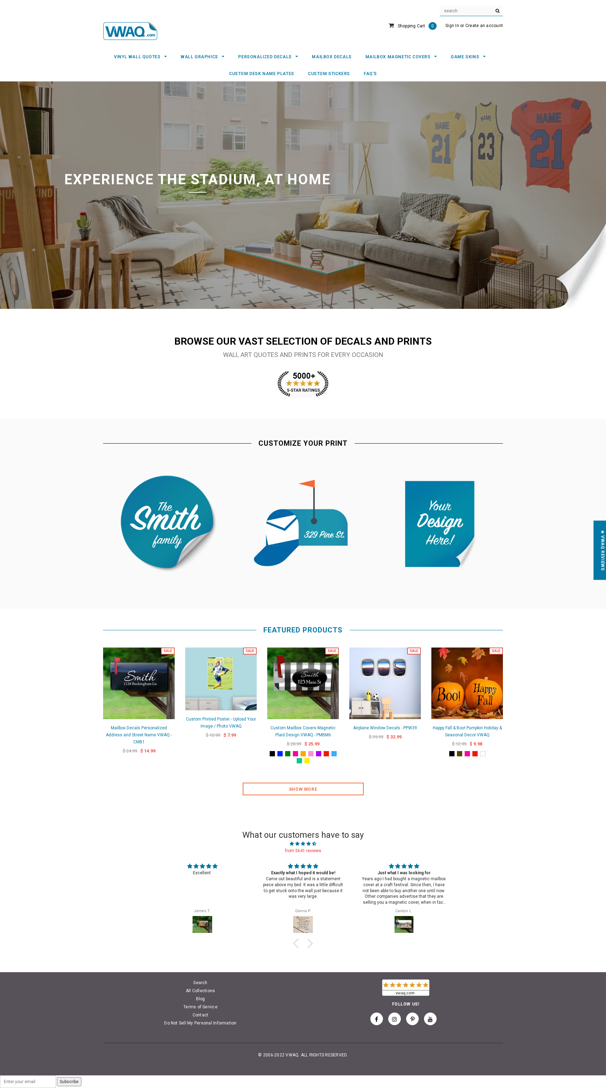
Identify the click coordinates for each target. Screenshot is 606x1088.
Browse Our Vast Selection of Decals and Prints (303, 341)
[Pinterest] (412, 1019)
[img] (303, 843)
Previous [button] (36, 195)
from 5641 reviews (303, 850)
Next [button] (570, 195)
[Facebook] (376, 1019)
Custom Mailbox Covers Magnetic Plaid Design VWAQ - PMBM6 (303, 731)
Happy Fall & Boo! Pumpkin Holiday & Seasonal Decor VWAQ (467, 731)
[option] (303, 195)
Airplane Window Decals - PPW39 (385, 727)
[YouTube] (430, 1019)
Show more (303, 789)
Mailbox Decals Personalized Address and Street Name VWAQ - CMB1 (139, 734)
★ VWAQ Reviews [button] (602, 550)
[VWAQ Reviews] (303, 383)
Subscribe (69, 1081)
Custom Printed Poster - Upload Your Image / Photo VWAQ (221, 723)
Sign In (452, 25)
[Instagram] (394, 1019)
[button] (298, 943)
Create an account (484, 25)
